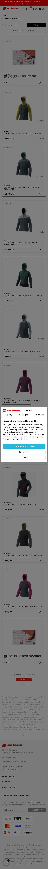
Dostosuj (23, 452)
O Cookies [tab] (39, 415)
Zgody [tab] (9, 415)
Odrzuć (24, 458)
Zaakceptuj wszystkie (24, 446)
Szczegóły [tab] (24, 415)
